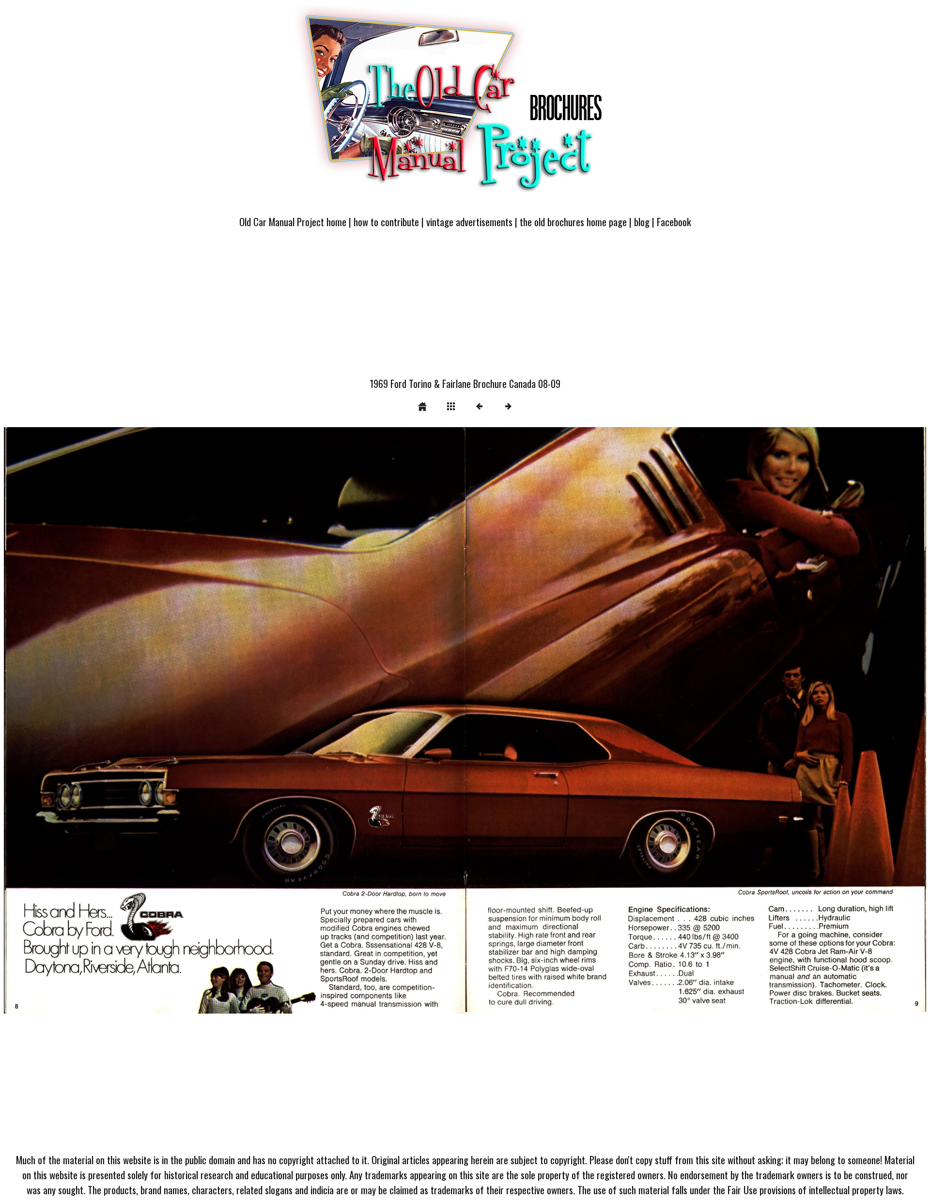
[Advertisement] (465, 308)
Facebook (674, 221)
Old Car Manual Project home (292, 221)
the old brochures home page (573, 221)
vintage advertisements (469, 221)
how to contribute (386, 221)
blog (642, 221)
